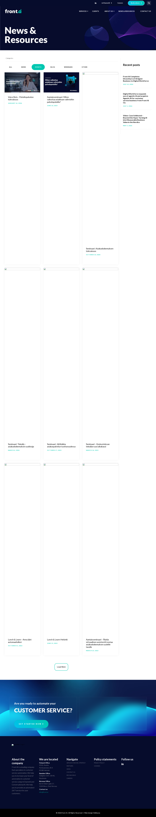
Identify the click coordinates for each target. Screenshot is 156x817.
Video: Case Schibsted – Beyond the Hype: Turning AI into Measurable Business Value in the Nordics (135, 118)
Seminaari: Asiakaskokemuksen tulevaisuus (99, 249)
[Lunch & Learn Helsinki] (61, 549)
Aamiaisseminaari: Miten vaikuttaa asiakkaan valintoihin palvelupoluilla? (60, 99)
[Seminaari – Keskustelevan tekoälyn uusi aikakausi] (100, 353)
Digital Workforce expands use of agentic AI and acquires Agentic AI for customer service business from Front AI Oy (136, 98)
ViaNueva (96, 813)
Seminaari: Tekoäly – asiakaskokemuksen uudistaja (21, 445)
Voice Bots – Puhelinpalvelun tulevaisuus (21, 98)
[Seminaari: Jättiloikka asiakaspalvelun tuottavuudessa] (61, 353)
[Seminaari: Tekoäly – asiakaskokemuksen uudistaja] (22, 353)
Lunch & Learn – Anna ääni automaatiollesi (19, 640)
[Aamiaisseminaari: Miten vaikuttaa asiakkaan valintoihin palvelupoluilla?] (61, 82)
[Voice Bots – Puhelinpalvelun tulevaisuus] (22, 82)
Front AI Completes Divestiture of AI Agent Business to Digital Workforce (136, 78)
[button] (107, 3)
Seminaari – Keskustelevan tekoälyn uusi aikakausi (98, 445)
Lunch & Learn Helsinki (57, 639)
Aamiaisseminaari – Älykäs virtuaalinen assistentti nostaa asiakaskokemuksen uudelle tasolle (99, 643)
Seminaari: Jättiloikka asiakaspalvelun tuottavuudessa (61, 445)
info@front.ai (43, 792)
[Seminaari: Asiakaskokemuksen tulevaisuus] (100, 158)
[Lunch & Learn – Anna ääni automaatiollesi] (22, 549)
